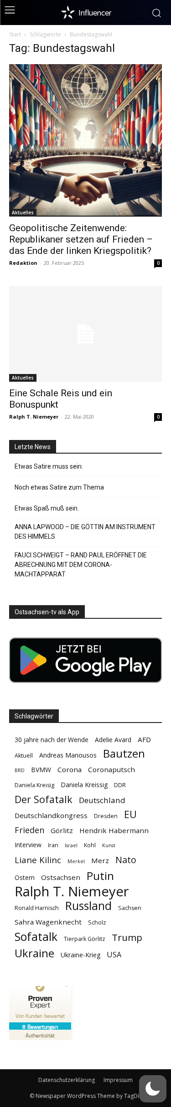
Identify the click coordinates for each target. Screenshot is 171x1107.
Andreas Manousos (68, 755)
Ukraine (34, 953)
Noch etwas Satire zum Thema (59, 487)
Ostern (25, 877)
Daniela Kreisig (34, 785)
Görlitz (62, 830)
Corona (69, 769)
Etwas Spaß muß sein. (47, 508)
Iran (53, 845)
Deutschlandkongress (51, 815)
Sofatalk (36, 936)
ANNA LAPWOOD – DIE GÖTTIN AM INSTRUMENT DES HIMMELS (85, 531)
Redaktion (23, 262)
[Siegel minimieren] (66, 986)
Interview (28, 844)
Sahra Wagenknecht (48, 921)
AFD (144, 739)
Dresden (106, 816)
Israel (71, 845)
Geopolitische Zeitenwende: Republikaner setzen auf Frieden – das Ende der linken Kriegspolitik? (81, 239)
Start (15, 34)
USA (114, 955)
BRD (20, 770)
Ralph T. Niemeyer (33, 416)
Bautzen (124, 753)
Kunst (108, 845)
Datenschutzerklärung (66, 1080)
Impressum (118, 1080)
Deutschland (102, 800)
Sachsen (129, 908)
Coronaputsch (111, 769)
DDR (120, 785)
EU (130, 814)
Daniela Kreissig (84, 784)
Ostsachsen (60, 877)
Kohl (90, 845)
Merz (100, 860)
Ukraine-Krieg (80, 954)
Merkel (76, 861)
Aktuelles (23, 212)
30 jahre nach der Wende (51, 739)
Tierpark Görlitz (84, 939)
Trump (127, 937)
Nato (125, 859)
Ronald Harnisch (37, 908)
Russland (88, 905)
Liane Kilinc (38, 860)
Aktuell (24, 755)
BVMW (41, 769)
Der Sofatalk (44, 799)
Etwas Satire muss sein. (49, 466)
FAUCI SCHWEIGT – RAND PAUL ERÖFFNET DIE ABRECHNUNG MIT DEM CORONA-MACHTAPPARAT (81, 564)
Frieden (29, 830)
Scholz (97, 922)
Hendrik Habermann (114, 830)
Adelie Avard (113, 739)
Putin (100, 875)
